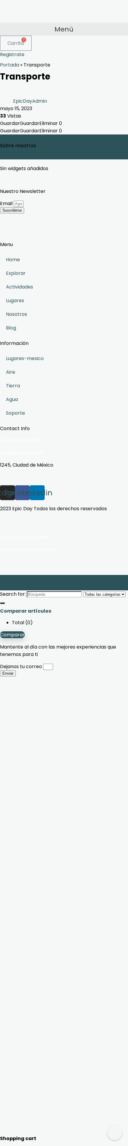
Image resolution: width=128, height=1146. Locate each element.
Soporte (15, 413)
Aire (10, 372)
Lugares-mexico (25, 358)
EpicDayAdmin (30, 101)
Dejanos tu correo (21, 666)
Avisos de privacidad (24, 537)
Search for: (13, 594)
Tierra (13, 385)
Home (13, 259)
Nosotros (16, 314)
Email (7, 203)
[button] (64, 29)
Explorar (16, 273)
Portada (9, 64)
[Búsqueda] (2, 603)
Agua (12, 399)
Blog (11, 327)
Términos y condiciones (27, 549)
